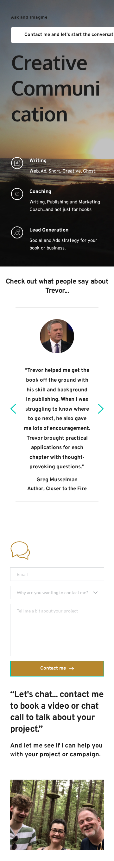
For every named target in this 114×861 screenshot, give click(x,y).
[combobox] (57, 592)
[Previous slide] (14, 409)
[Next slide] (100, 409)
